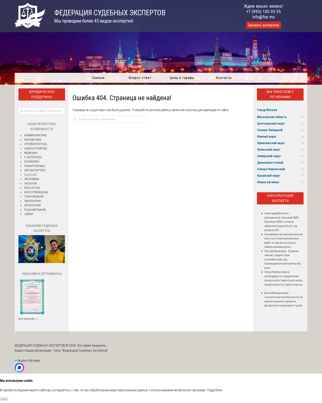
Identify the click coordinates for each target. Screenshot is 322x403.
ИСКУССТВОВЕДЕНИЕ (36, 192)
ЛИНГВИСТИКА (32, 139)
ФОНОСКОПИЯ (32, 205)
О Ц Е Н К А (30, 174)
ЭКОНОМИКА (31, 179)
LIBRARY (28, 214)
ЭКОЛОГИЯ (30, 183)
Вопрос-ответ (140, 78)
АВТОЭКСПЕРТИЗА (34, 170)
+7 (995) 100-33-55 (263, 11)
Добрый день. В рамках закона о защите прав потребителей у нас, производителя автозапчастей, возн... (282, 259)
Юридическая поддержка (41, 94)
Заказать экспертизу (263, 25)
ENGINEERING (31, 161)
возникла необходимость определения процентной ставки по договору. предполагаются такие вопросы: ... (283, 280)
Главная (98, 78)
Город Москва (267, 110)
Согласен (4, 399)
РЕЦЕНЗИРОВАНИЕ (35, 209)
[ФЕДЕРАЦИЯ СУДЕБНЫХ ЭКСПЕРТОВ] (30, 27)
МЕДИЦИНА (31, 152)
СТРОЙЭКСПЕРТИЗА (35, 144)
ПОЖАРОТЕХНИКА (34, 166)
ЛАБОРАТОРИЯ (32, 201)
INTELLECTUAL (32, 187)
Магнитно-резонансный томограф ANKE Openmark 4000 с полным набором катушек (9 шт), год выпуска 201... (281, 222)
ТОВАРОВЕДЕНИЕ (34, 196)
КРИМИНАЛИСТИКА (35, 135)
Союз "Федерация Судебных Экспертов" (80, 350)
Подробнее (214, 390)
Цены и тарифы (182, 78)
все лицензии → (28, 318)
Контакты (224, 78)
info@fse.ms (263, 17)
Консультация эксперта (280, 198)
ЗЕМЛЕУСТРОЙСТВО (35, 148)
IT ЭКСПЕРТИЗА (33, 157)
